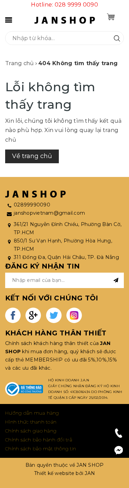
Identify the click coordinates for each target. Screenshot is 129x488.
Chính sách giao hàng (30, 431)
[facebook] (13, 315)
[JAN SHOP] (64, 19)
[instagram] (74, 315)
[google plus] (33, 315)
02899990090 (32, 205)
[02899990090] (119, 433)
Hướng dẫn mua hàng (32, 413)
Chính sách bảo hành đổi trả (38, 440)
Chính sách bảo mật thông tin (40, 448)
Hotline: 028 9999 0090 (64, 4)
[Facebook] (119, 450)
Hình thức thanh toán (30, 422)
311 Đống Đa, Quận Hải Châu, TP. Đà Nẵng (66, 257)
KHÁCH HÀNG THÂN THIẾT (55, 333)
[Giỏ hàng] (111, 17)
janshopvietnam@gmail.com (49, 213)
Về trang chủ (32, 156)
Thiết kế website (54, 473)
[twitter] (54, 315)
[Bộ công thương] (24, 389)
